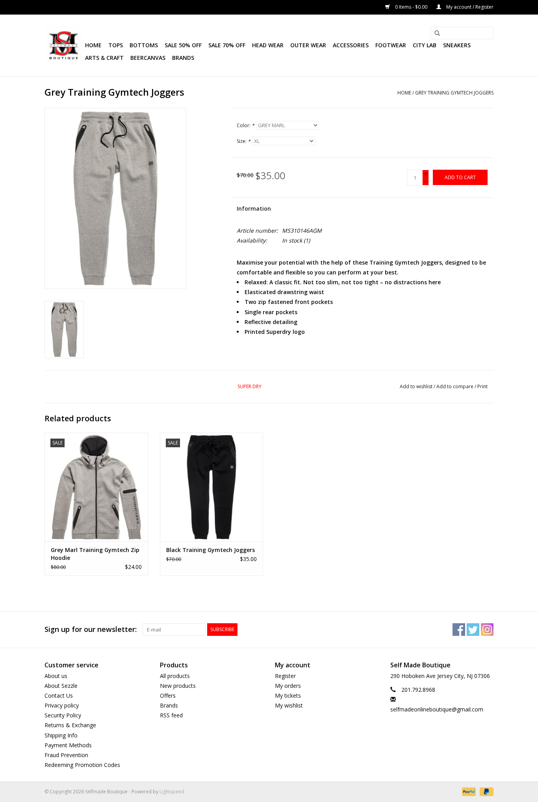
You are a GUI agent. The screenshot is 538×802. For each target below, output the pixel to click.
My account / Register (469, 7)
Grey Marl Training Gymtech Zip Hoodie (95, 553)
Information (254, 208)
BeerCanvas (147, 57)
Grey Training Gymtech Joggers (454, 92)
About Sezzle (61, 685)
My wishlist (289, 705)
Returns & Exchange (70, 725)
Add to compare (455, 386)
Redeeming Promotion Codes (82, 765)
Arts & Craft (104, 57)
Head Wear (268, 45)
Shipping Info (61, 735)
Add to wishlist (416, 386)
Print (482, 386)
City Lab (424, 45)
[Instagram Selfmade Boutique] (487, 629)
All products (175, 676)
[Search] (434, 33)
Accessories (351, 45)
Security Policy (63, 715)
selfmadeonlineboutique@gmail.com (436, 709)
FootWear (390, 45)
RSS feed (171, 715)
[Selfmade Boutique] (64, 45)
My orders (288, 685)
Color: (245, 125)
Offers (168, 695)
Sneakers (457, 45)
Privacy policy (62, 705)
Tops (115, 45)
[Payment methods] (468, 791)
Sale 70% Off (226, 45)
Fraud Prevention (66, 755)
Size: (243, 141)
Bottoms (144, 45)
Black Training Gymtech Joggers (210, 550)
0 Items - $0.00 (411, 7)
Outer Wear (308, 45)
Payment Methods (68, 745)
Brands (183, 57)
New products (178, 685)
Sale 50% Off (183, 45)
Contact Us (59, 695)
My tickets (288, 695)
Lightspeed (172, 791)
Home (93, 45)
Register (285, 676)
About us (56, 676)
